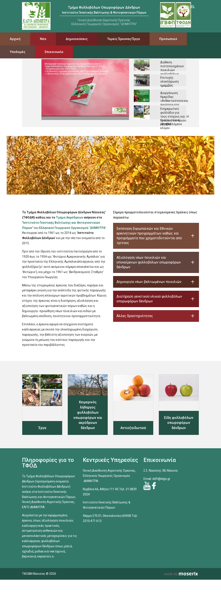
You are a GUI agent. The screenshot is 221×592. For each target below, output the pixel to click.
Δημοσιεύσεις (77, 39)
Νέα (43, 39)
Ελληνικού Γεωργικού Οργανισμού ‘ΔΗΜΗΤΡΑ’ (72, 228)
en (187, 7)
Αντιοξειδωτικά (133, 428)
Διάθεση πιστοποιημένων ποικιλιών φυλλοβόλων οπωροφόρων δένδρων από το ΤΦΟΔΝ (172, 74)
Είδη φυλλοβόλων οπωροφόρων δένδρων (178, 423)
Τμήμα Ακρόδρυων (69, 217)
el (193, 7)
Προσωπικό (168, 39)
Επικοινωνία (54, 52)
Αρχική (15, 39)
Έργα (42, 428)
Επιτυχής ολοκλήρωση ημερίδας (169, 81)
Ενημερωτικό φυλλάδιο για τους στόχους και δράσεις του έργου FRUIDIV (173, 116)
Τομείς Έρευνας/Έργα (123, 39)
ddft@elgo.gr (161, 478)
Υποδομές (17, 52)
